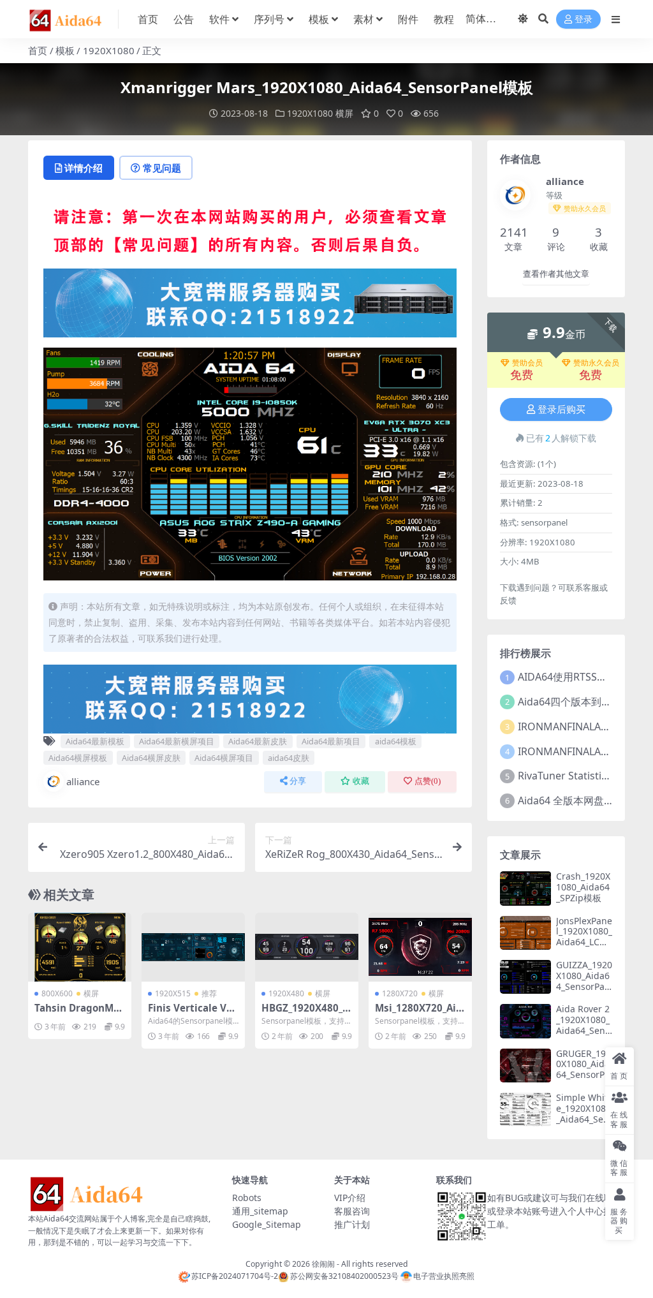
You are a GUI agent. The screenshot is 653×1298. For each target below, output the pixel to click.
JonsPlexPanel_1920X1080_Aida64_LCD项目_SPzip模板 (584, 942)
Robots (246, 1197)
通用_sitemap (260, 1211)
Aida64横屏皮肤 (151, 757)
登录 (583, 19)
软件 (219, 19)
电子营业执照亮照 (443, 1276)
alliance (82, 781)
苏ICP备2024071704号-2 (234, 1276)
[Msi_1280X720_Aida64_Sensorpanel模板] (420, 947)
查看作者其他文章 (556, 274)
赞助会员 (527, 362)
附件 (408, 19)
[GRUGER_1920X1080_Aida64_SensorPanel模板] (525, 1065)
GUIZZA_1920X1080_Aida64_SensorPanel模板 (584, 981)
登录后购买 (561, 409)
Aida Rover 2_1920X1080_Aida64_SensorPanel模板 (583, 1025)
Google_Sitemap (266, 1224)
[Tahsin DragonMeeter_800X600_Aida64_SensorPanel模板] (79, 947)
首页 (148, 19)
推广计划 (352, 1224)
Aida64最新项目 (331, 741)
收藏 (361, 781)
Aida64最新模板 (95, 741)
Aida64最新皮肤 (257, 741)
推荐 (209, 993)
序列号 (269, 19)
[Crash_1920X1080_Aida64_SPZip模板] (525, 888)
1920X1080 (109, 50)
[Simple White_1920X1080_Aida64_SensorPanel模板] (525, 1109)
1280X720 (400, 993)
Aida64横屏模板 (77, 757)
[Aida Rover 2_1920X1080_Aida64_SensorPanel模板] (525, 1021)
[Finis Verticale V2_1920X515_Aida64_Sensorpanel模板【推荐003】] (193, 947)
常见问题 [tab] (162, 167)
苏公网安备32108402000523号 (344, 1276)
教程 (444, 19)
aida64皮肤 (288, 757)
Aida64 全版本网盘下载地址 (581, 800)
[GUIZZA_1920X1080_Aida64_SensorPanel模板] (525, 977)
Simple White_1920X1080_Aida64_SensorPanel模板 (583, 1113)
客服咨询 (352, 1211)
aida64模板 (395, 741)
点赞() (428, 781)
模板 (319, 19)
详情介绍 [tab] (83, 167)
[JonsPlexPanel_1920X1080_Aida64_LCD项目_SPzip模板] (525, 933)
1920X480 (286, 993)
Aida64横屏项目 (223, 757)
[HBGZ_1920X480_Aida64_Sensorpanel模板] (306, 947)
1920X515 (173, 993)
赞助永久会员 (596, 362)
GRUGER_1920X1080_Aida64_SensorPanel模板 (583, 1069)
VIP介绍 (349, 1197)
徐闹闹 (323, 1263)
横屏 (344, 113)
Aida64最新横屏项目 (176, 741)
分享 (298, 781)
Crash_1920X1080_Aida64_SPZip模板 (583, 887)
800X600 (57, 993)
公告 (183, 19)
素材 (363, 19)
